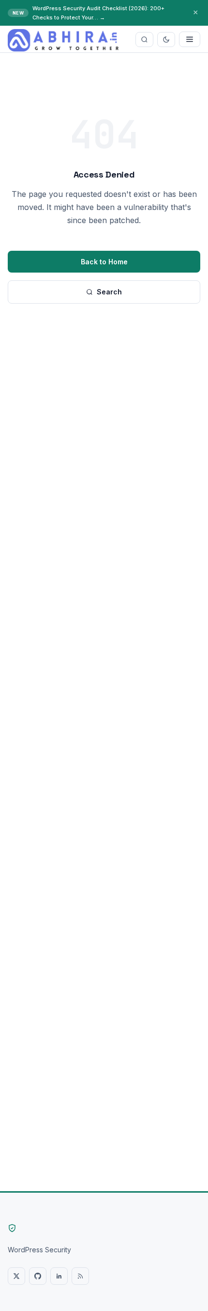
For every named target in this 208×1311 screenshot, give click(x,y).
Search (109, 292)
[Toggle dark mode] (166, 39)
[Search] (144, 39)
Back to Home (104, 262)
